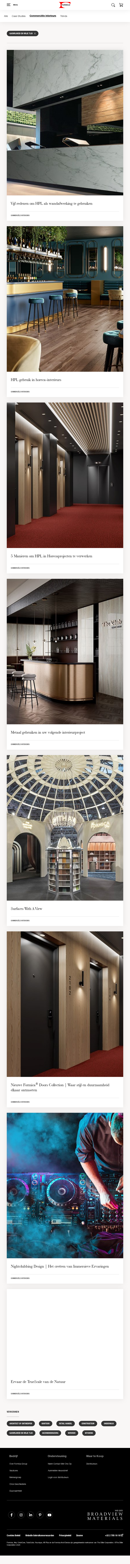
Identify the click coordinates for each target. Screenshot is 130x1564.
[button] (121, 5)
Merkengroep (15, 1477)
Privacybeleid (65, 1535)
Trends (63, 16)
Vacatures (13, 1470)
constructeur (88, 1423)
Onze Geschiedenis (17, 1484)
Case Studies (19, 16)
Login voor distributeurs (58, 1477)
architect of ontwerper (20, 1423)
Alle (6, 16)
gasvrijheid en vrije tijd (21, 1433)
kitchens (89, 1433)
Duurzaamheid (15, 1491)
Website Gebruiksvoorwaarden (39, 1535)
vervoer (71, 1433)
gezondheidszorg (50, 1433)
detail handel (65, 1423)
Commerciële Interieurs (43, 16)
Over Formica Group (18, 1463)
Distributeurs (91, 1463)
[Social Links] (11, 1515)
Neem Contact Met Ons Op (60, 1463)
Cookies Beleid (13, 1535)
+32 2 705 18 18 (113, 1535)
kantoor (46, 1423)
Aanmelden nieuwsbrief (58, 1470)
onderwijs (109, 1423)
